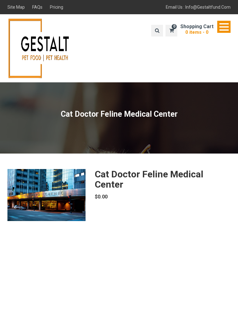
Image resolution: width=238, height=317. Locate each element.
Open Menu (224, 27)
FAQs (37, 7)
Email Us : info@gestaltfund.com (198, 7)
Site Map (16, 7)
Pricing (56, 7)
